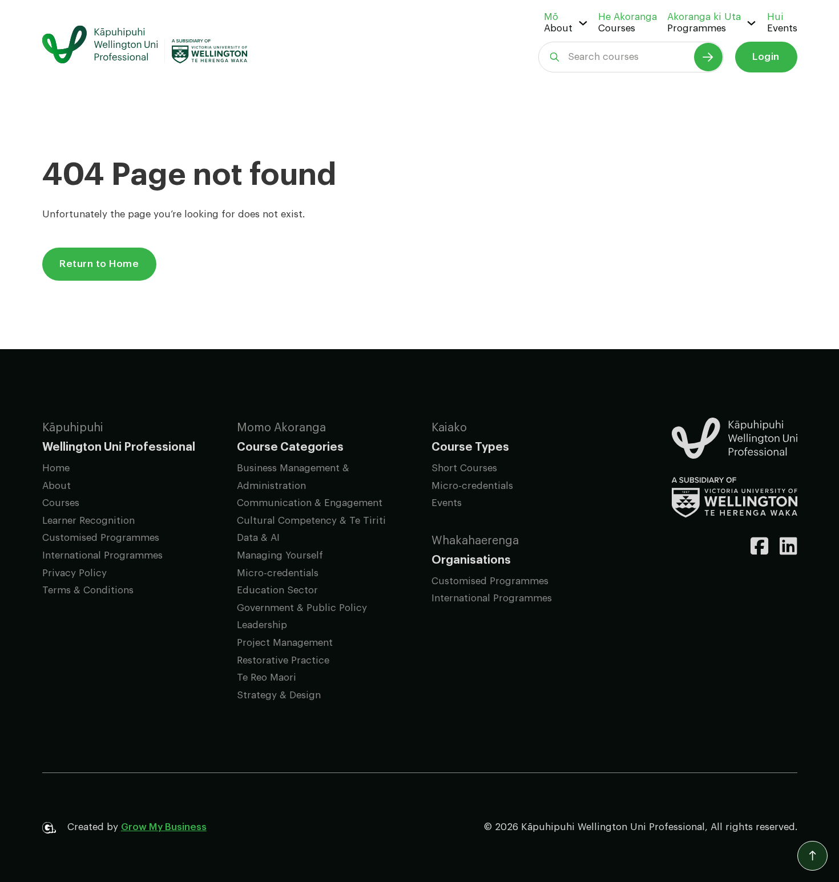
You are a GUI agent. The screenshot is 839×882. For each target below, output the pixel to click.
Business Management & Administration (293, 477)
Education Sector (277, 590)
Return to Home (99, 264)
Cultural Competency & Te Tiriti (311, 520)
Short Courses (464, 468)
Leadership (262, 625)
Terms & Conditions (88, 590)
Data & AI (258, 538)
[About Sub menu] (583, 23)
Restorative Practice (283, 660)
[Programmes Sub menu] (751, 23)
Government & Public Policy (302, 608)
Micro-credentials (277, 573)
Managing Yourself (280, 555)
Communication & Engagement (309, 503)
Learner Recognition (88, 520)
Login (766, 57)
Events (782, 28)
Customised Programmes (100, 538)
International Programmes (102, 555)
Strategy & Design (279, 695)
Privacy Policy (74, 573)
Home (56, 468)
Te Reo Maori (266, 677)
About (558, 28)
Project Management (285, 643)
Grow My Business (164, 827)
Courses (616, 28)
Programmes (696, 28)
